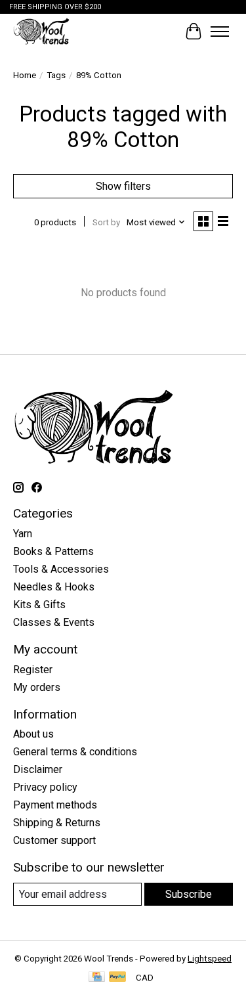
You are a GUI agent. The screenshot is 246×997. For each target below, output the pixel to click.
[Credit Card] (97, 977)
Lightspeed (210, 959)
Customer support (54, 840)
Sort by (106, 222)
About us (33, 734)
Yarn (22, 533)
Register (32, 669)
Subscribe (188, 894)
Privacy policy (45, 787)
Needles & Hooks (53, 587)
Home (24, 75)
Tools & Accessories (61, 569)
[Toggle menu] (220, 31)
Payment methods (55, 805)
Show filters (123, 186)
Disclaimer (37, 769)
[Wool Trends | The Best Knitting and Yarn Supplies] (41, 31)
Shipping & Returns (56, 822)
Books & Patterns (53, 551)
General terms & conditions (75, 751)
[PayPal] (117, 977)
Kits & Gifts (39, 604)
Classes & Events (53, 622)
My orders (36, 687)
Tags (56, 75)
